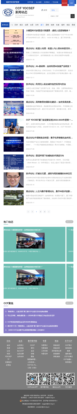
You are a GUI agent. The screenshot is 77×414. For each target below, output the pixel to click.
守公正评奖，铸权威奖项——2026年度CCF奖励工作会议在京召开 (31, 315)
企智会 (8, 365)
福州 (63, 25)
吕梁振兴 (8, 362)
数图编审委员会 (32, 359)
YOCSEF (8, 356)
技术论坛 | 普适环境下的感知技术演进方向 (45, 155)
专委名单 (44, 353)
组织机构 (68, 348)
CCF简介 (68, 345)
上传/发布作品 (32, 362)
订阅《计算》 (32, 368)
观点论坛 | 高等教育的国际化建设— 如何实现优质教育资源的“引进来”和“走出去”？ (49, 101)
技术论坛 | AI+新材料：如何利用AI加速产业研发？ (48, 66)
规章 (68, 351)
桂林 (52, 25)
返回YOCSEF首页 (12, 2)
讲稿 (32, 353)
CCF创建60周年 (69, 359)
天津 (16, 25)
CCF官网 (30, 2)
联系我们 (47, 2)
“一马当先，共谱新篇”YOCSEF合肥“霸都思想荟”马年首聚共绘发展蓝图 (31, 230)
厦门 (42, 25)
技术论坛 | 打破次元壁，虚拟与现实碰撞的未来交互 (49, 173)
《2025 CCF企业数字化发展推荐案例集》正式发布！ (26, 330)
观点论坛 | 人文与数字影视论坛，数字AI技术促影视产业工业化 (49, 191)
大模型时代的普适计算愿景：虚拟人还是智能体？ (48, 30)
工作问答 (44, 351)
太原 (31, 25)
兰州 (36, 25)
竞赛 (8, 348)
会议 (8, 345)
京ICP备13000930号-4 (50, 401)
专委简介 (44, 345)
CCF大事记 (68, 356)
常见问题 (55, 2)
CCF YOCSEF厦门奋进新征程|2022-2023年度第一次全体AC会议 (49, 119)
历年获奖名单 (56, 351)
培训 (8, 353)
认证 (8, 351)
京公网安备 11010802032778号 (32, 401)
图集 (32, 356)
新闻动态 (5, 25)
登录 (71, 3)
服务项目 (68, 353)
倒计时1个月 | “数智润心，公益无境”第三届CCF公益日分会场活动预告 (33, 326)
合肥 (26, 25)
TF (8, 359)
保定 (68, 25)
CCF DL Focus (32, 365)
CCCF (32, 345)
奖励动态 (56, 345)
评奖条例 (56, 356)
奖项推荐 (56, 353)
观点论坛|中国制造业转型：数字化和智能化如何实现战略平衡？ (49, 137)
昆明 (47, 25)
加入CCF (64, 3)
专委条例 (44, 348)
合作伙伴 (20, 356)
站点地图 (39, 2)
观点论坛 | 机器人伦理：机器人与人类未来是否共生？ (49, 48)
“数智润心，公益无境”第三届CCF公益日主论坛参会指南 (28, 311)
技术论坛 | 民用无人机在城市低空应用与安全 (46, 84)
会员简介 (20, 345)
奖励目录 (56, 348)
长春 (57, 25)
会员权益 (20, 348)
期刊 (32, 348)
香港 (73, 25)
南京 (21, 25)
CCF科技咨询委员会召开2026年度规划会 (22, 322)
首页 (45, 10)
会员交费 (20, 353)
